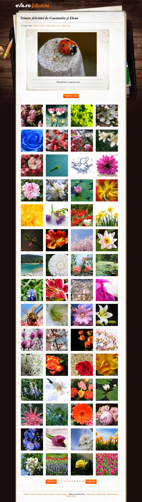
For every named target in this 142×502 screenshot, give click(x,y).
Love (58, 26)
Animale (41, 26)
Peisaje (35, 26)
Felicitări (26, 494)
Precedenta (51, 482)
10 (83, 481)
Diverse (53, 26)
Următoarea (91, 482)
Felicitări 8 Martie (112, 494)
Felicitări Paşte (91, 494)
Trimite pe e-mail (71, 96)
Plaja (63, 26)
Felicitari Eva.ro (32, 6)
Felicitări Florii (101, 494)
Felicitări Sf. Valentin (36, 494)
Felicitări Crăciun (62, 494)
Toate (68, 26)
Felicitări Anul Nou (49, 494)
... (59, 481)
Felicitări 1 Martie (71, 496)
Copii (47, 26)
